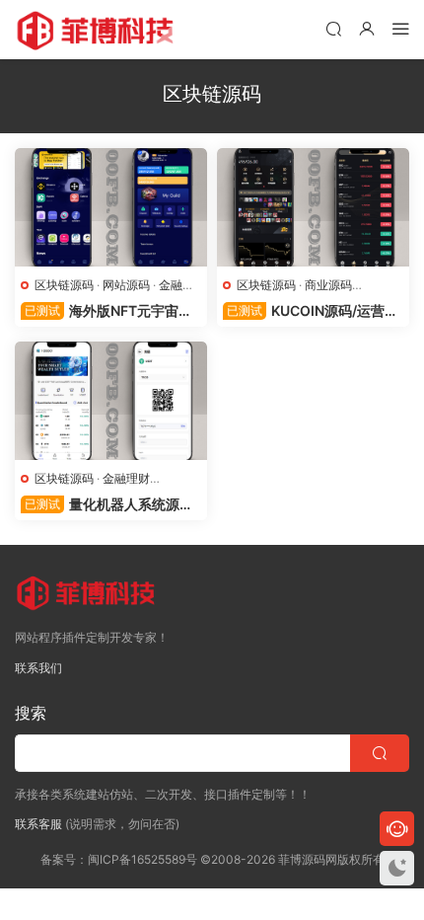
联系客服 (38, 823)
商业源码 (328, 284)
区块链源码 (64, 284)
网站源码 (126, 284)
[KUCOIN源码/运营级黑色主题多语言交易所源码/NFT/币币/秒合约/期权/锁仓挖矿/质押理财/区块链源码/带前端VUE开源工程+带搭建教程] (313, 207)
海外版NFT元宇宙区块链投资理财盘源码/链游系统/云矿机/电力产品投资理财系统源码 (108, 311)
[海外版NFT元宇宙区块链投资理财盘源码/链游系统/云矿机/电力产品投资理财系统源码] (111, 207)
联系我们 (38, 667)
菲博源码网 (98, 29)
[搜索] (333, 28)
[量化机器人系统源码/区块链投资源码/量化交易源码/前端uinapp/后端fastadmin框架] (111, 401)
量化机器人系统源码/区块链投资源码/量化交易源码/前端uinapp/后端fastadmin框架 (109, 505)
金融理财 (126, 478)
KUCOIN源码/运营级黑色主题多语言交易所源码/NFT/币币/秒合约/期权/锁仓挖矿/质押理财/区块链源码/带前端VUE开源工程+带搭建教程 (313, 311)
